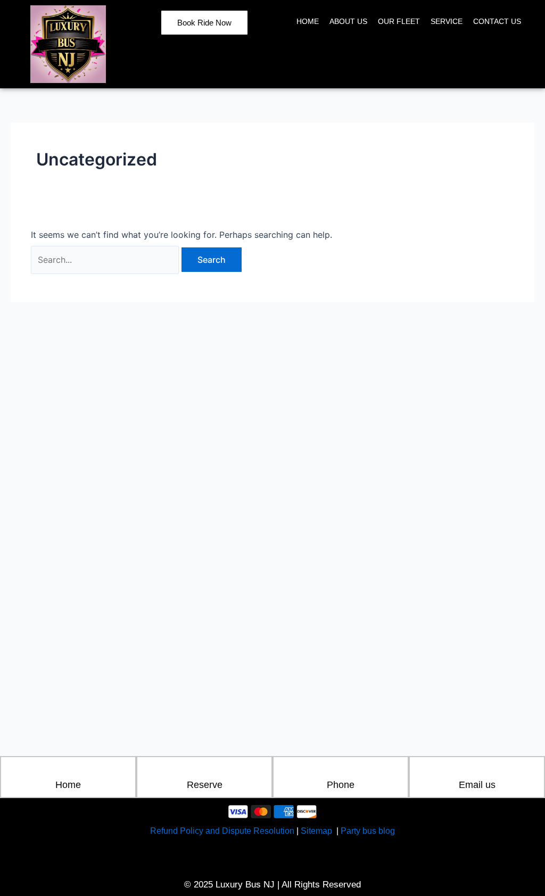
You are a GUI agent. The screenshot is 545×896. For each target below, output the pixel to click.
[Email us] (477, 770)
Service (447, 21)
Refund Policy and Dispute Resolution (222, 830)
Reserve (204, 784)
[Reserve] (204, 770)
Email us (477, 784)
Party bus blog (368, 830)
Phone (340, 784)
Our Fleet (399, 21)
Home (307, 21)
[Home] (68, 770)
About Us (348, 21)
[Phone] (341, 770)
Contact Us (497, 21)
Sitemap (317, 830)
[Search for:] (106, 259)
